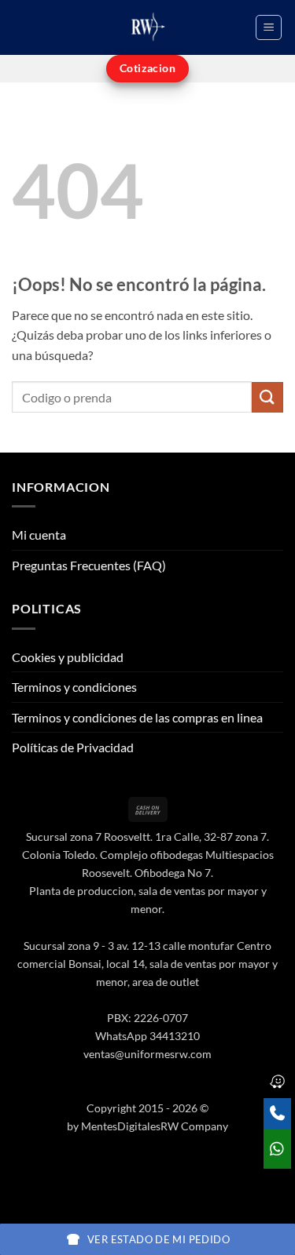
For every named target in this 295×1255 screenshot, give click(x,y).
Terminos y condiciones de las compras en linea (137, 717)
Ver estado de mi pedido (158, 1239)
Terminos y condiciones (74, 686)
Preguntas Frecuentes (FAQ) (89, 565)
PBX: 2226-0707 (147, 1017)
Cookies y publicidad (68, 656)
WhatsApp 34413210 (147, 1035)
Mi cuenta (39, 534)
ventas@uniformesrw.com (147, 1053)
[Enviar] (267, 397)
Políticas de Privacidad (73, 747)
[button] (269, 27)
